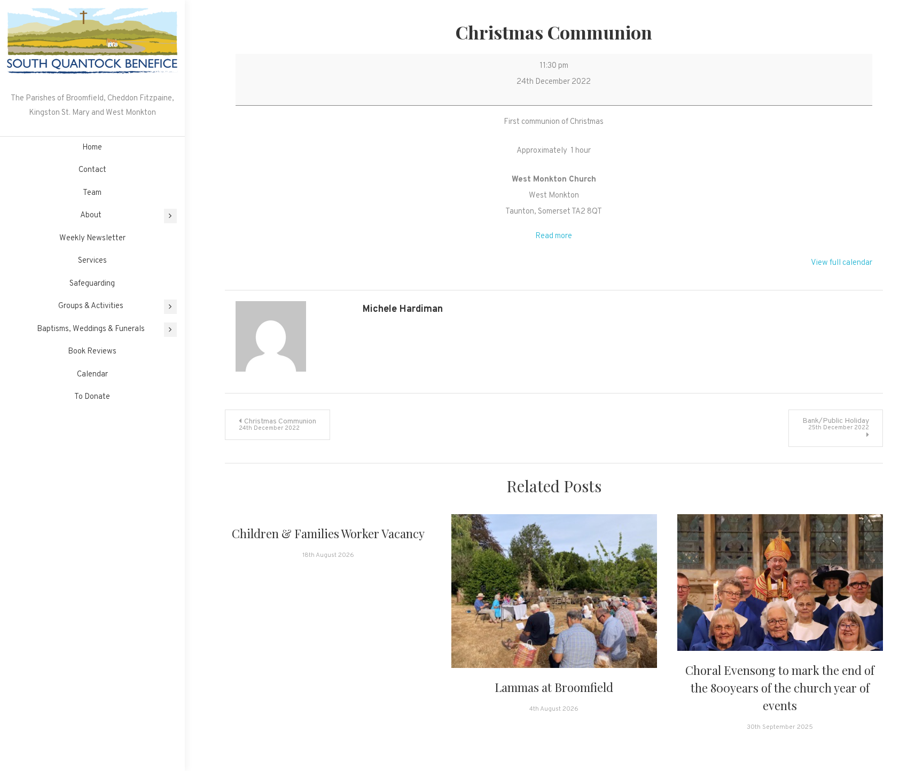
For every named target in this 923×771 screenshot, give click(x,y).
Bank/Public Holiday (835, 423)
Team (92, 193)
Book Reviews (92, 352)
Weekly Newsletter (92, 238)
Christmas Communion (277, 424)
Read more (553, 236)
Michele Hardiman (403, 309)
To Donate (92, 397)
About (90, 215)
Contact (92, 170)
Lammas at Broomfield (554, 687)
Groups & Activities (90, 306)
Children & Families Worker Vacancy (328, 533)
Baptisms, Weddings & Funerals (91, 329)
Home (92, 148)
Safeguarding (92, 284)
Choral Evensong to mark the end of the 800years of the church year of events (779, 687)
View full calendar (841, 263)
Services (92, 261)
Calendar (92, 374)
